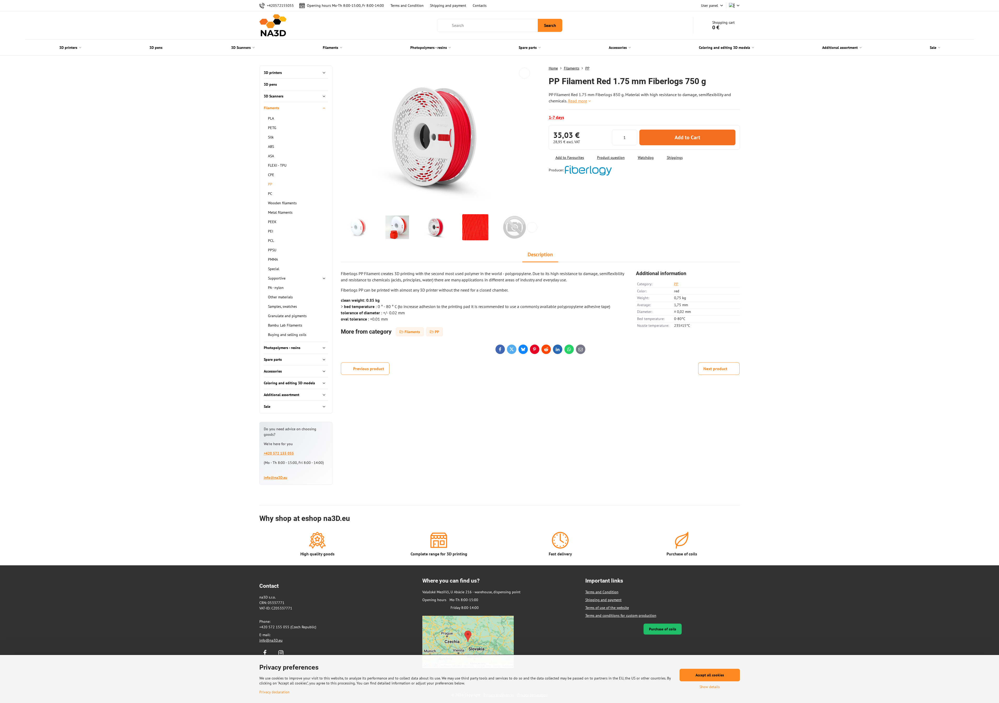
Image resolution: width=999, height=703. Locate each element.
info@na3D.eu (275, 477)
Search (550, 25)
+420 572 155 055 (279, 453)
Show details (709, 686)
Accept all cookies (710, 675)
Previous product (368, 368)
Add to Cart (687, 137)
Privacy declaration (274, 692)
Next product (715, 368)
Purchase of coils (662, 629)
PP (676, 284)
